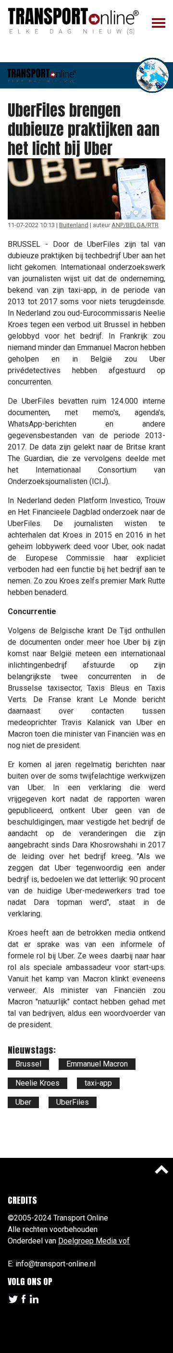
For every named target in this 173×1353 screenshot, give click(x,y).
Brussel (28, 1063)
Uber (23, 1102)
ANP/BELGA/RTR (135, 225)
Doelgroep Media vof (94, 1240)
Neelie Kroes (37, 1083)
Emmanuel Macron (97, 1063)
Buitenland (73, 225)
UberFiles (72, 1102)
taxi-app (98, 1083)
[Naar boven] (161, 1169)
